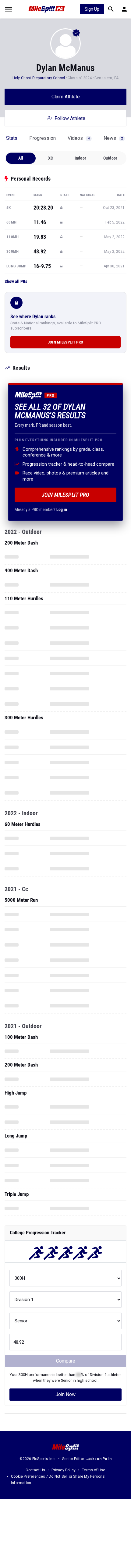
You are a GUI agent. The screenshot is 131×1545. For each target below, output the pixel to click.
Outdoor (110, 158)
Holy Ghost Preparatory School (38, 78)
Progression (42, 138)
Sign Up (92, 9)
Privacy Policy (63, 1470)
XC (50, 158)
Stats (11, 138)
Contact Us (35, 1470)
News (113, 138)
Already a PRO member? (41, 509)
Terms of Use (93, 1470)
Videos (79, 138)
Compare (65, 1361)
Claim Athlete (65, 97)
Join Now (65, 1394)
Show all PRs (16, 281)
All (20, 158)
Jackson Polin (99, 1459)
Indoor (80, 158)
